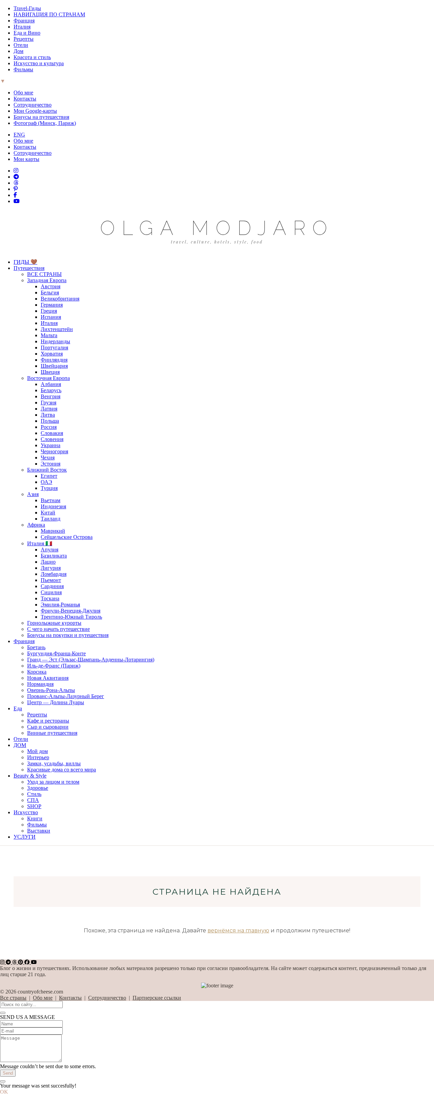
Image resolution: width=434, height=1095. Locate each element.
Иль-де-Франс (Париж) (53, 666)
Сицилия (51, 592)
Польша (50, 421)
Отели (21, 45)
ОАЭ (46, 482)
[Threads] (16, 183)
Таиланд (50, 519)
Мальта (49, 335)
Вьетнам (50, 500)
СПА (33, 800)
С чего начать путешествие (58, 629)
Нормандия (40, 684)
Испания (51, 317)
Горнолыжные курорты (54, 623)
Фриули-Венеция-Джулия (70, 611)
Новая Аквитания (47, 678)
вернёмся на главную (238, 930)
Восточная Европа (48, 378)
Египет (49, 476)
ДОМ (20, 745)
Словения (52, 439)
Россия (49, 427)
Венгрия (50, 396)
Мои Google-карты (35, 111)
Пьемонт (51, 580)
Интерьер (38, 757)
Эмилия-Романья (60, 604)
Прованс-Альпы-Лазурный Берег (65, 696)
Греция (49, 311)
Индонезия (53, 506)
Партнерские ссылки (157, 998)
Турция (49, 488)
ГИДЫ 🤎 (25, 262)
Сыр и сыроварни (47, 727)
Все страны (13, 998)
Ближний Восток (47, 470)
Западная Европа (46, 280)
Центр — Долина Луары (55, 702)
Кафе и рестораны (48, 721)
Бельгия (50, 292)
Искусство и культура (39, 63)
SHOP (34, 806)
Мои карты (26, 159)
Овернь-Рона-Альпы (51, 690)
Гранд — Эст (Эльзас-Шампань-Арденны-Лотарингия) (90, 659)
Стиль (34, 794)
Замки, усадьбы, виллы (54, 763)
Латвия (49, 409)
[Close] (2, 1013)
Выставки (38, 831)
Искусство (26, 812)
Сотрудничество (33, 105)
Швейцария (54, 366)
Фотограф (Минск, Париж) (45, 123)
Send (8, 1073)
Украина (50, 445)
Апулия (49, 549)
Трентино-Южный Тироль (71, 617)
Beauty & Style (30, 776)
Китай (48, 512)
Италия (22, 27)
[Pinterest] (16, 189)
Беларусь (51, 390)
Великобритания (60, 299)
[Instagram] (16, 171)
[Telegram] (16, 177)
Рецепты (24, 39)
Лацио (48, 562)
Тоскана (50, 598)
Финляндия (54, 360)
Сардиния (52, 586)
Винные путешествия (52, 733)
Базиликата (54, 556)
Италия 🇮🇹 (39, 543)
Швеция (50, 372)
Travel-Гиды (27, 8)
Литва (48, 415)
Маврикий (53, 531)
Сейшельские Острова (67, 537)
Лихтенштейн (57, 329)
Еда (18, 708)
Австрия (50, 286)
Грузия (48, 402)
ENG (19, 135)
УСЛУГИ (25, 837)
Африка (36, 525)
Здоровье (37, 788)
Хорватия (52, 354)
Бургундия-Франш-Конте (56, 653)
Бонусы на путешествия (41, 117)
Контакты (25, 99)
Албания (51, 384)
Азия (33, 494)
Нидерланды (55, 341)
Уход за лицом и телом (53, 782)
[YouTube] (17, 201)
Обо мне (23, 92)
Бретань (36, 647)
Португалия (54, 347)
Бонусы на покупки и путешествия (67, 635)
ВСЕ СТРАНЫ (44, 274)
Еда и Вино (27, 33)
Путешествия (29, 268)
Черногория (54, 451)
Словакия (52, 433)
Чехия (48, 457)
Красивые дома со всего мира (61, 769)
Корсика (36, 672)
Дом (18, 51)
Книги (34, 818)
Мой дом (37, 751)
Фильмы (23, 69)
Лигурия (51, 568)
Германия (52, 305)
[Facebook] (15, 195)
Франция (24, 20)
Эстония (50, 464)
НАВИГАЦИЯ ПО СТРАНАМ (49, 14)
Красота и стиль (32, 57)
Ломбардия (53, 574)
